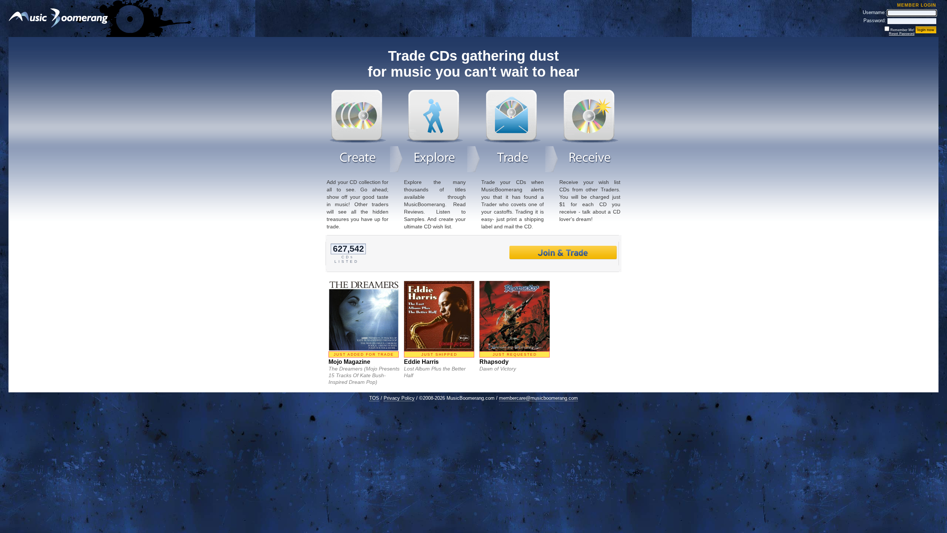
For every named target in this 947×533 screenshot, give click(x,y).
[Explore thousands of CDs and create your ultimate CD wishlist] (435, 141)
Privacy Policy (399, 398)
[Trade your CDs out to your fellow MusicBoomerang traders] (512, 141)
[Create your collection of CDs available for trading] (358, 141)
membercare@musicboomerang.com (538, 398)
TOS (374, 398)
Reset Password (901, 34)
